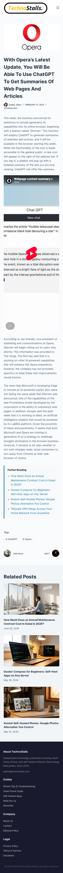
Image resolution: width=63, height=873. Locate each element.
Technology (10, 108)
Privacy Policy (10, 846)
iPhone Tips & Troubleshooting (19, 786)
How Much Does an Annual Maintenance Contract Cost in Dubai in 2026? (33, 480)
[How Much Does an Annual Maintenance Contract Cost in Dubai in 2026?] (31, 599)
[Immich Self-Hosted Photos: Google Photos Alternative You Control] (31, 702)
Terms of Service (12, 850)
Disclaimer (8, 855)
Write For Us (9, 800)
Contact (7, 825)
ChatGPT (11, 539)
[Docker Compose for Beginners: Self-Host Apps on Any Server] (31, 650)
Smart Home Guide (13, 791)
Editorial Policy (11, 830)
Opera (27, 539)
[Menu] (57, 7)
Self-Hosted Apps (12, 796)
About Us (8, 820)
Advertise (8, 805)
